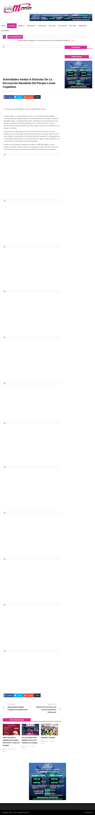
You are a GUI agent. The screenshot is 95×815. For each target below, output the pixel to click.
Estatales (42, 26)
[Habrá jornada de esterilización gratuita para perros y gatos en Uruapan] (11, 729)
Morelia (21, 26)
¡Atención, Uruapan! (48, 737)
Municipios (31, 26)
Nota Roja (62, 26)
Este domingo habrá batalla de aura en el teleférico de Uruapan (29, 740)
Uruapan (11, 26)
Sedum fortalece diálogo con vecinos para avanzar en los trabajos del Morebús (31, 40)
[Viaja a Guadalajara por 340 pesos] (61, 17)
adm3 (6, 749)
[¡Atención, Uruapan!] (49, 729)
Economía (5, 30)
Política (52, 26)
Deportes (82, 26)
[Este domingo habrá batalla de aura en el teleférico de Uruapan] (30, 729)
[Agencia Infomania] (17, 8)
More (37, 97)
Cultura (72, 26)
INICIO (3, 26)
